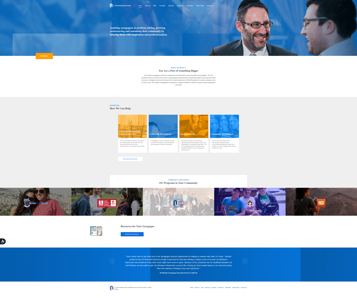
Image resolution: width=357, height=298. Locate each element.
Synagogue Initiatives (123, 5)
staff (154, 5)
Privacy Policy (143, 287)
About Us (147, 5)
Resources (180, 5)
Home (140, 5)
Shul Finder (189, 5)
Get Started (44, 56)
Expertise (171, 5)
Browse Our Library (131, 234)
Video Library (200, 5)
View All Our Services (130, 159)
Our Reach (162, 5)
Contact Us (210, 5)
